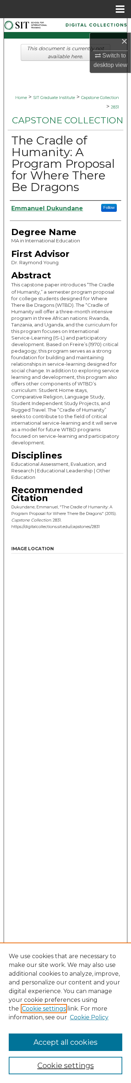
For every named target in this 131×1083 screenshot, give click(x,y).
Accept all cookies (65, 1042)
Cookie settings (44, 1008)
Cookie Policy (89, 1017)
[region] (65, 1013)
